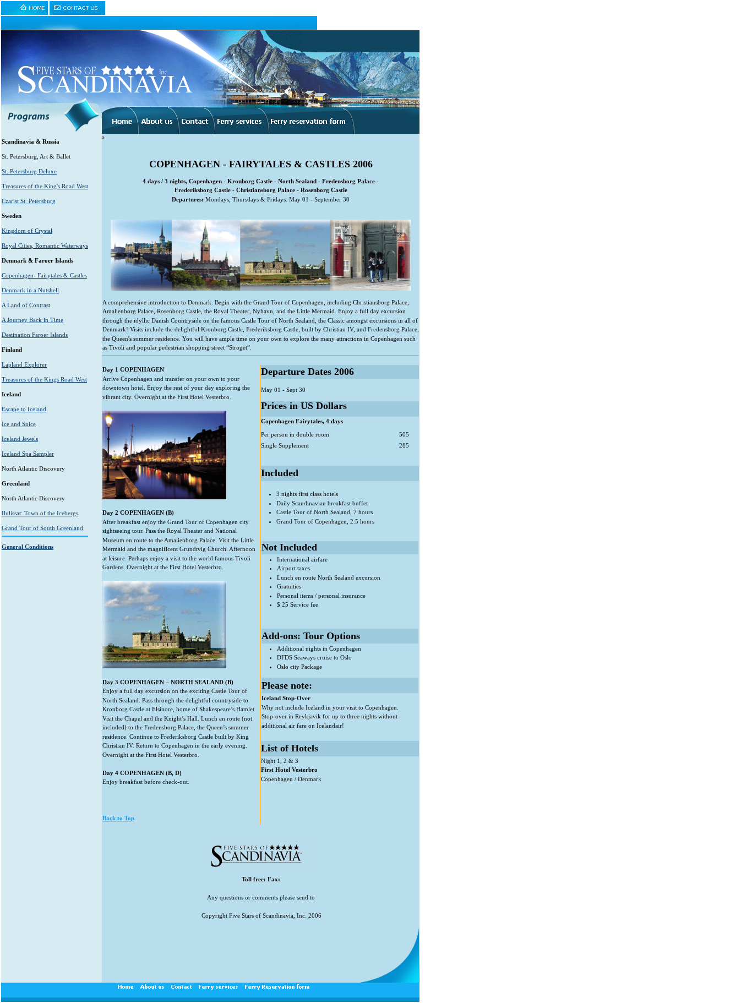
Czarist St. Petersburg (29, 201)
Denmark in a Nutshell (30, 290)
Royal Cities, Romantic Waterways (45, 245)
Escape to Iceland (24, 409)
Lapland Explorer (24, 364)
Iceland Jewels (20, 438)
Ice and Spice (19, 424)
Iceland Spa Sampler (28, 453)
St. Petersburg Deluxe (29, 171)
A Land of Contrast (26, 305)
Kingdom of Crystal (27, 230)
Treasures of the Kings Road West (44, 379)
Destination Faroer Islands (35, 334)
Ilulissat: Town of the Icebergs (40, 513)
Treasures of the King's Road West (45, 186)
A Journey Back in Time (32, 320)
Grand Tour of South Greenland (42, 528)
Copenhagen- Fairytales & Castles (44, 275)
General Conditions (27, 546)
